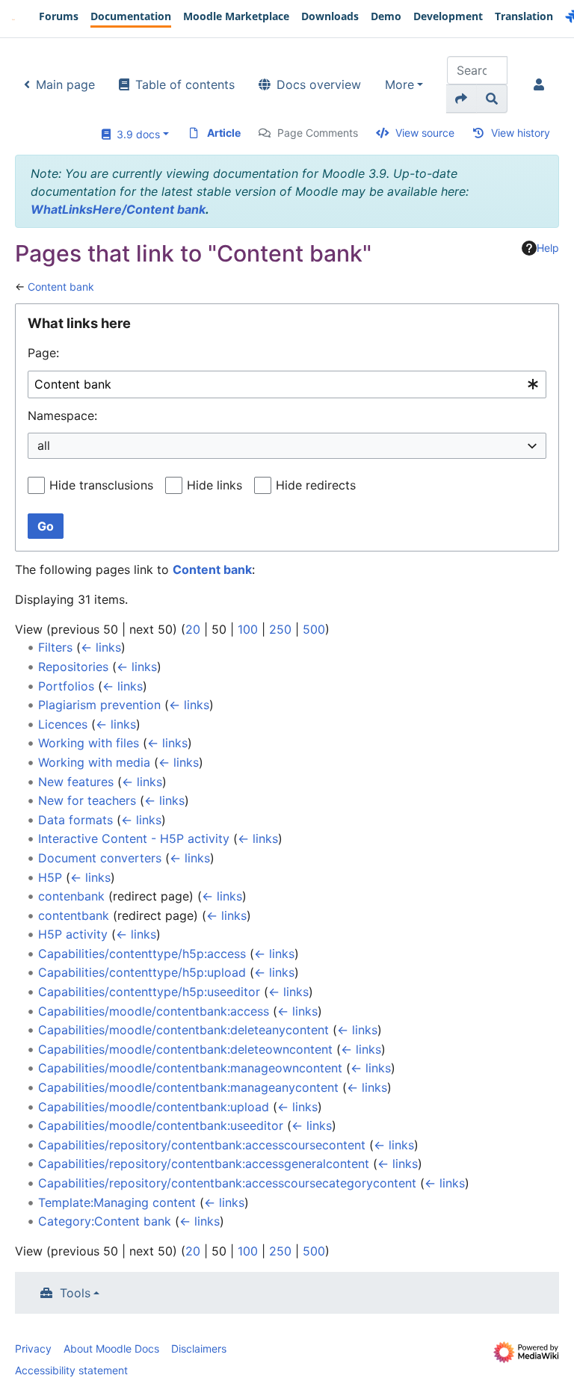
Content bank (61, 286)
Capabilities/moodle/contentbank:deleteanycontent (183, 1029)
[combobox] (287, 384)
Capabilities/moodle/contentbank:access (153, 1011)
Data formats (75, 819)
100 (248, 629)
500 (314, 629)
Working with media (94, 762)
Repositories (73, 666)
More (399, 84)
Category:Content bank (104, 1221)
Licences (62, 724)
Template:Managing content (117, 1202)
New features (76, 781)
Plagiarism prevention (99, 704)
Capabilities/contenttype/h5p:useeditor (149, 991)
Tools (75, 1292)
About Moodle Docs (111, 1348)
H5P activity (73, 934)
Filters (55, 647)
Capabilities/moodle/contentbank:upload (153, 1106)
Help (548, 247)
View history (520, 132)
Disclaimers (198, 1348)
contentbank (73, 915)
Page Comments (317, 132)
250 (280, 629)
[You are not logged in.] (541, 84)
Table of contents (185, 84)
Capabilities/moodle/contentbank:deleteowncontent (185, 1049)
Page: (43, 352)
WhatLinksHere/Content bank (118, 209)
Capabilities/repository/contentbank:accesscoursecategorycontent (227, 1182)
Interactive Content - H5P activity (133, 838)
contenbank (71, 896)
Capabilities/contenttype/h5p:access (142, 953)
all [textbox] (43, 445)
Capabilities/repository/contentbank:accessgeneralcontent (203, 1163)
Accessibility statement (71, 1370)
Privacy (33, 1348)
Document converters (99, 857)
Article (224, 132)
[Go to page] (461, 98)
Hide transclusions (101, 485)
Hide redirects (316, 485)
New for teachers (87, 800)
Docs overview (319, 84)
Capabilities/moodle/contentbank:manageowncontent (190, 1067)
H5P (50, 877)
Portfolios (66, 686)
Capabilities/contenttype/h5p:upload (142, 972)
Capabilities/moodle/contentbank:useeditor (160, 1125)
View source (424, 132)
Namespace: (62, 415)
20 (192, 629)
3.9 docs (135, 134)
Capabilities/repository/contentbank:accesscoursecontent (201, 1144)
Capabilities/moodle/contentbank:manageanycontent (188, 1087)
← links (101, 647)
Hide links (214, 485)
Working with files (88, 742)
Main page (65, 84)
